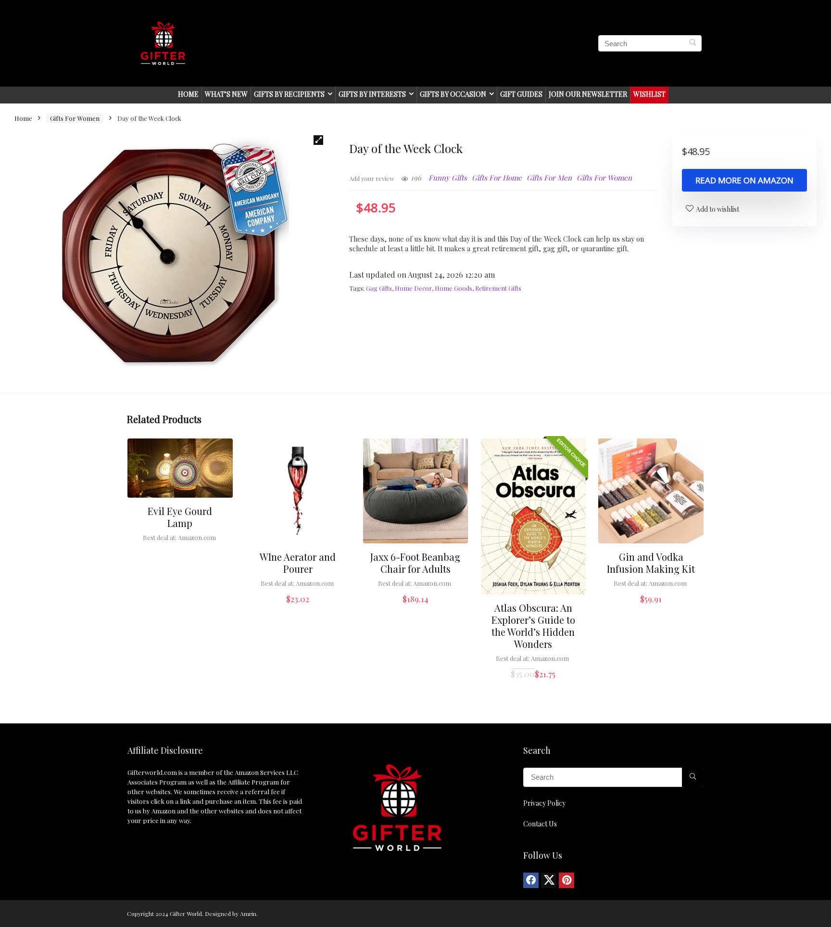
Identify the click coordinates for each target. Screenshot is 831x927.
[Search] (693, 43)
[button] (318, 140)
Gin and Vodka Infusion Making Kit (651, 562)
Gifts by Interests (372, 94)
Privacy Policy (544, 803)
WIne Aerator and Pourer (298, 562)
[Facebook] (531, 880)
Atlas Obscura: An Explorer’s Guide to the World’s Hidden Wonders (533, 625)
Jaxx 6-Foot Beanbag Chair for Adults (415, 562)
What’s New (226, 94)
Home (188, 94)
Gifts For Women (75, 118)
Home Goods (453, 288)
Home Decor (413, 288)
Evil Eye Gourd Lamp (180, 516)
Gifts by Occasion (453, 94)
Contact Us (540, 823)
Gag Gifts (379, 288)
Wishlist (649, 94)
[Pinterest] (566, 880)
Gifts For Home (497, 177)
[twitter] (548, 880)
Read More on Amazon (744, 180)
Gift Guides (521, 94)
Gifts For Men (549, 177)
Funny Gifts (447, 177)
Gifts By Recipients (289, 94)
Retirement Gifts (498, 288)
